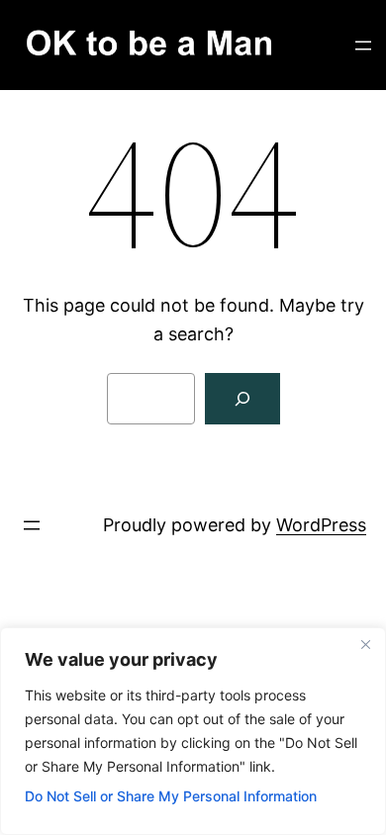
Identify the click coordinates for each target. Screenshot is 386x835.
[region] (193, 731)
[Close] (365, 644)
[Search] (242, 398)
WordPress (321, 524)
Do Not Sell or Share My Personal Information (171, 796)
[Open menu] (363, 45)
